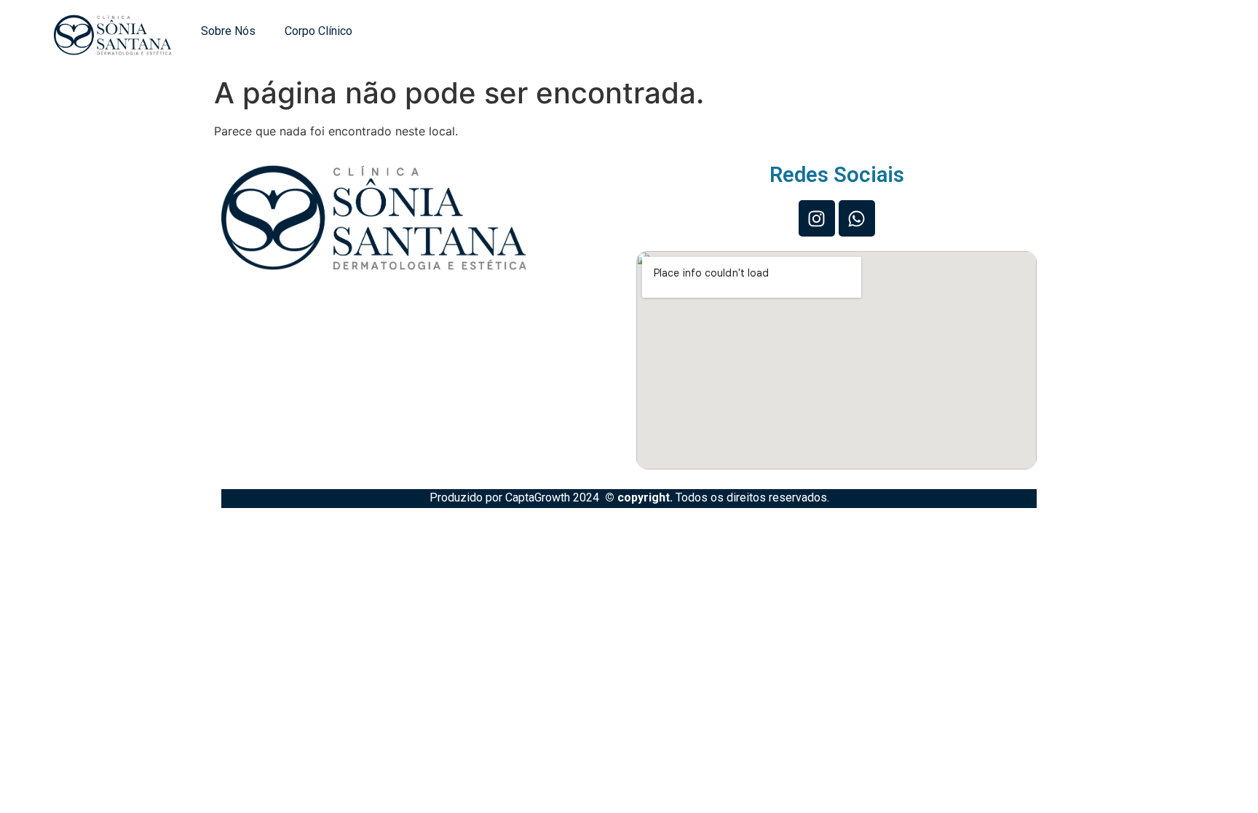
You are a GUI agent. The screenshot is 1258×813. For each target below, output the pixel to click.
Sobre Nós (228, 31)
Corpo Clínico (318, 31)
